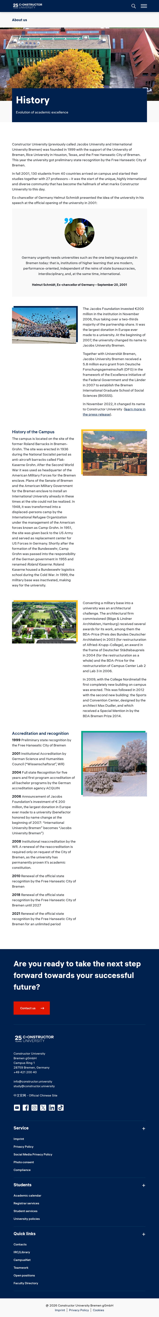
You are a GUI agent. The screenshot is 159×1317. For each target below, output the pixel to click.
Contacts (20, 1244)
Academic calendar (27, 1195)
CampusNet (22, 1260)
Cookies (98, 1310)
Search (133, 5)
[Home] (30, 6)
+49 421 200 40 (25, 1072)
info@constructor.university (33, 1081)
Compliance (22, 1170)
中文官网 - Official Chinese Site (35, 1095)
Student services (25, 1211)
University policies (27, 1219)
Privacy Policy (24, 1146)
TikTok (60, 1107)
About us (19, 20)
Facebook (25, 1107)
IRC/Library (22, 1252)
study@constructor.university (34, 1086)
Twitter (43, 1107)
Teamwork (21, 1267)
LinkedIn (51, 1107)
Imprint (19, 1139)
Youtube (17, 1107)
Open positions (24, 1275)
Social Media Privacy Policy (33, 1154)
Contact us (27, 1008)
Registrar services (26, 1203)
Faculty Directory (26, 1283)
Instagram (34, 1107)
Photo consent (24, 1162)
